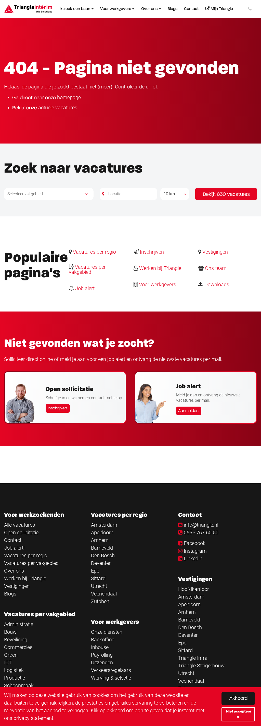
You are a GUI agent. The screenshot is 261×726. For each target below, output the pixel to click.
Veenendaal (104, 594)
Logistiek (14, 670)
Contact (12, 540)
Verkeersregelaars (111, 670)
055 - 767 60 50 (201, 532)
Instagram (195, 551)
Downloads (216, 284)
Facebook (194, 543)
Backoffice (102, 640)
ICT (8, 662)
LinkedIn (193, 558)
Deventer (101, 563)
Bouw (10, 632)
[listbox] (174, 194)
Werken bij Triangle (159, 268)
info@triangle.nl (201, 525)
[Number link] (250, 9)
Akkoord (238, 698)
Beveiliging (15, 640)
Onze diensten (106, 632)
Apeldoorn (102, 532)
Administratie (18, 624)
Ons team (215, 268)
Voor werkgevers (157, 284)
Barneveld (102, 548)
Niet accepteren (238, 714)
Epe (95, 571)
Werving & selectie (111, 678)
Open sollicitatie (21, 532)
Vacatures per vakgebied (87, 269)
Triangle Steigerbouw (201, 666)
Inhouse (100, 647)
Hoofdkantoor (193, 589)
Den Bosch (103, 555)
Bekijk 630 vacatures (226, 194)
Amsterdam (104, 525)
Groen (11, 655)
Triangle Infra (192, 658)
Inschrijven (151, 252)
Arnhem (100, 540)
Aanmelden (188, 411)
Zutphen (100, 601)
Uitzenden (102, 662)
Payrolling (102, 655)
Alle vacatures (19, 525)
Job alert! (14, 548)
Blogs (10, 594)
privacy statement (33, 718)
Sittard (98, 578)
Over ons (14, 571)
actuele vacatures (57, 108)
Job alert (84, 288)
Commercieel (18, 647)
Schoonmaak (19, 685)
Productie (14, 678)
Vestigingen (214, 252)
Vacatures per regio (94, 252)
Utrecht (99, 586)
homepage (69, 97)
